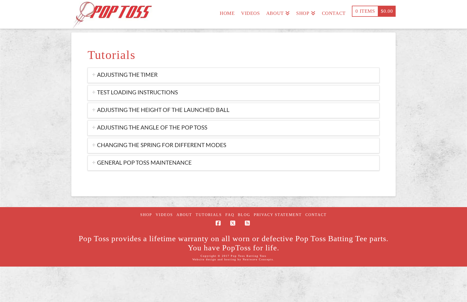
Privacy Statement (278, 215)
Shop (146, 215)
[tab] (233, 75)
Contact (316, 215)
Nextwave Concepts (258, 259)
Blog (244, 215)
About (184, 215)
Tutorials (209, 215)
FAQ (229, 215)
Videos (164, 215)
